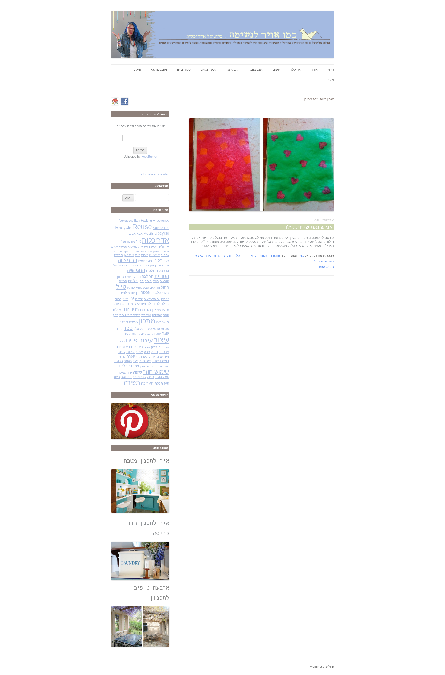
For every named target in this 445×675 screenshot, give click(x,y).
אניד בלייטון (161, 251)
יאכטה (146, 292)
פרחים (164, 352)
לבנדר (156, 304)
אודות (314, 69)
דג (134, 265)
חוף (118, 277)
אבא (140, 233)
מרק (115, 315)
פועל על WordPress (322, 666)
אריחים (154, 255)
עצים (122, 341)
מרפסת (146, 315)
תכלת (159, 383)
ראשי (331, 69)
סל (142, 329)
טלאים (157, 293)
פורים (165, 347)
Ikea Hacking (143, 220)
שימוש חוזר (156, 372)
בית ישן (129, 255)
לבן (163, 304)
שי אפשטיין (146, 366)
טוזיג (139, 287)
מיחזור (217, 256)
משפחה (162, 322)
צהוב (139, 352)
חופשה (164, 281)
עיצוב (276, 69)
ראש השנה (160, 361)
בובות (144, 255)
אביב (132, 233)
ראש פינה (145, 361)
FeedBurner (149, 156)
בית (137, 255)
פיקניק (155, 347)
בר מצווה (127, 260)
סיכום (148, 329)
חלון (141, 281)
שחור (166, 366)
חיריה (245, 256)
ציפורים (164, 356)
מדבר (129, 304)
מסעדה (157, 315)
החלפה (152, 270)
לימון (137, 304)
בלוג (158, 260)
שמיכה (122, 372)
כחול (118, 299)
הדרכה (164, 271)
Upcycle (161, 233)
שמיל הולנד (162, 377)
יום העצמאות (152, 299)
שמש (150, 377)
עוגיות (156, 333)
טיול (121, 287)
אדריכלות (295, 69)
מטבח (145, 309)
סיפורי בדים (184, 69)
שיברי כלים (129, 365)
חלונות (133, 281)
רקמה (128, 361)
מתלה (133, 322)
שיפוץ (137, 372)
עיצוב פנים (139, 340)
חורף (156, 281)
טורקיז (131, 287)
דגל (130, 265)
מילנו (117, 310)
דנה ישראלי (120, 265)
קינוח (144, 356)
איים (153, 246)
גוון (152, 265)
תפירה (132, 382)
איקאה (143, 247)
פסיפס (137, 346)
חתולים (155, 287)
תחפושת (126, 377)
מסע (166, 315)
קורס (152, 356)
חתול (165, 287)
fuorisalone (126, 220)
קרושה (122, 356)
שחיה (158, 366)
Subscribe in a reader (154, 174)
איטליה (163, 247)
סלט (136, 329)
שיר (129, 372)
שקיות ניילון (320, 261)
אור (138, 241)
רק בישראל (233, 69)
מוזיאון (156, 310)
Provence (161, 220)
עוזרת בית (130, 333)
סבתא (165, 329)
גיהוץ (253, 256)
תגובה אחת (326, 267)
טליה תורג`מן (231, 256)
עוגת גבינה (144, 333)
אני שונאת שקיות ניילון (308, 227)
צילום (330, 80)
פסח (147, 347)
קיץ (138, 356)
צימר (121, 352)
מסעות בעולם (208, 69)
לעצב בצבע (256, 69)
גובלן (158, 265)
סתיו (120, 329)
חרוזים (123, 281)
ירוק (125, 299)
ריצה (135, 361)
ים (131, 298)
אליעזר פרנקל (128, 247)
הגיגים (137, 69)
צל (157, 356)
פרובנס (123, 346)
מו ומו (165, 310)
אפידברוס (146, 251)
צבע (147, 352)
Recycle (263, 256)
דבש (140, 265)
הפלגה (147, 276)
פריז (154, 352)
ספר (128, 328)
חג (124, 277)
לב (167, 304)
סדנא (156, 329)
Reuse (275, 256)
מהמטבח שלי (159, 69)
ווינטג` (137, 277)
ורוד (129, 277)
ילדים (139, 299)
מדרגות (119, 304)
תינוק (116, 377)
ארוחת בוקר (131, 251)
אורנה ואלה (127, 241)
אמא (114, 247)
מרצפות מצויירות (129, 315)
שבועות (118, 361)
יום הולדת (128, 293)
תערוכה (147, 383)
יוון (138, 292)
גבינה (165, 265)
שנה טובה (139, 377)
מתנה (123, 322)
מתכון (147, 321)
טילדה (165, 293)
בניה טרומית (146, 261)
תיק (166, 383)
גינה (146, 265)
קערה (131, 356)
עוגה (165, 333)
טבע (146, 287)
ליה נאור (145, 304)
